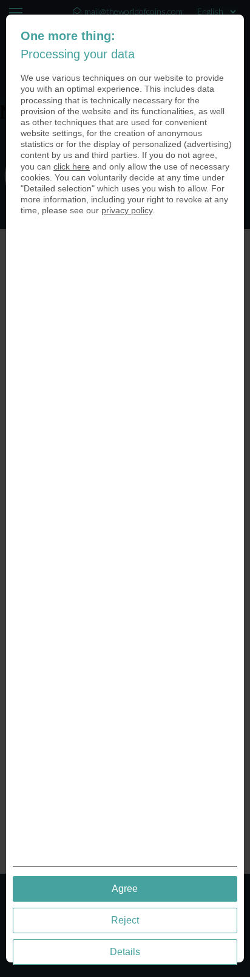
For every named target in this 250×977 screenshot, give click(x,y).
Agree (125, 888)
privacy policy (126, 210)
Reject (125, 920)
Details (125, 952)
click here (71, 166)
